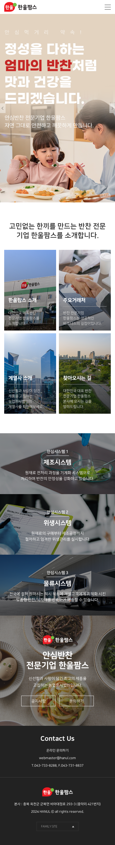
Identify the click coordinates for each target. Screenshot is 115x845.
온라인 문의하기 (57, 750)
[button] (112, 108)
